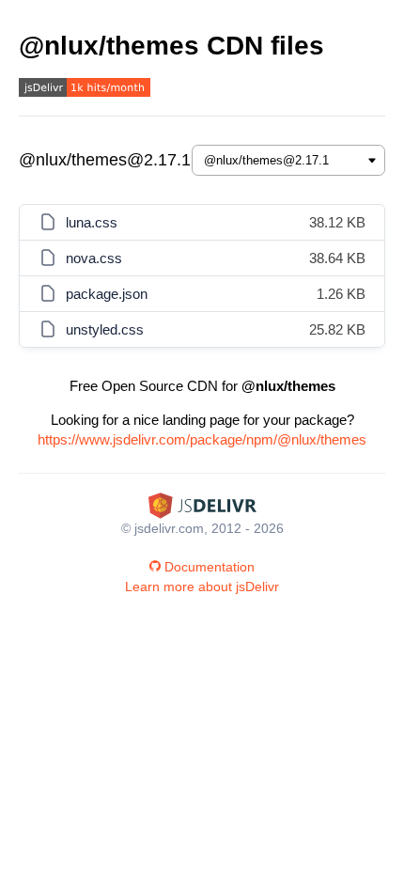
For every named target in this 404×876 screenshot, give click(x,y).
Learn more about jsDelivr (202, 586)
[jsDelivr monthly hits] (84, 90)
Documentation (209, 566)
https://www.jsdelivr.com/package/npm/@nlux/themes (202, 439)
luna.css (91, 222)
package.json (107, 294)
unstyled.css (105, 329)
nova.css (94, 258)
